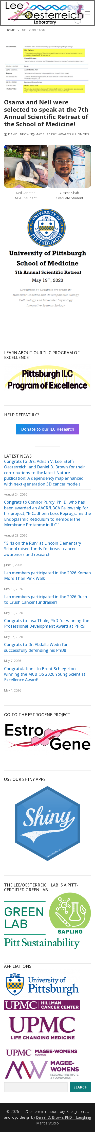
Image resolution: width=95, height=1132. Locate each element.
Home (10, 30)
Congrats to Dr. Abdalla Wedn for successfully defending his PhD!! (36, 647)
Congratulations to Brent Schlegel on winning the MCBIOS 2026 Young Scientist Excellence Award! (44, 674)
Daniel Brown (19, 134)
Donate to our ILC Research (47, 429)
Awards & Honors (73, 134)
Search (80, 1087)
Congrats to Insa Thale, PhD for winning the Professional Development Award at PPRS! (46, 623)
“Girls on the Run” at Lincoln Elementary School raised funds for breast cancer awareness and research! (42, 548)
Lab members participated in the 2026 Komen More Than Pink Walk (47, 575)
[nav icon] (87, 13)
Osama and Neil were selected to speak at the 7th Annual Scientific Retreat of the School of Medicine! (46, 113)
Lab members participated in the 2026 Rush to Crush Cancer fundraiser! (45, 599)
